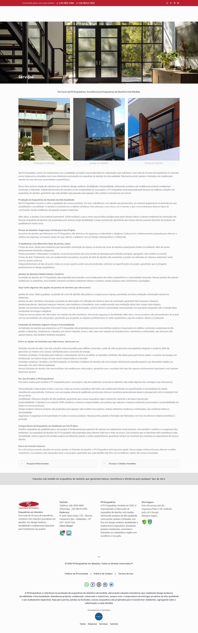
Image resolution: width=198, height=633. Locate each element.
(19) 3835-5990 (66, 3)
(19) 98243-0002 (86, 3)
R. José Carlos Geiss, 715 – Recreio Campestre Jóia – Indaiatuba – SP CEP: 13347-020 (76, 519)
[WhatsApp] (167, 3)
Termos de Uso (125, 573)
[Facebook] (170, 3)
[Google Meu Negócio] (178, 3)
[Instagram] (174, 3)
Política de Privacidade (76, 573)
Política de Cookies (103, 573)
